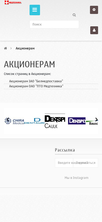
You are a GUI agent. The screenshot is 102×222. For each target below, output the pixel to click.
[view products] (17, 121)
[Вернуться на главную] (5, 48)
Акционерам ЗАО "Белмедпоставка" (36, 81)
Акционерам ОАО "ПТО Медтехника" (36, 86)
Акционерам (29, 64)
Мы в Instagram (76, 178)
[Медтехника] (13, 2)
